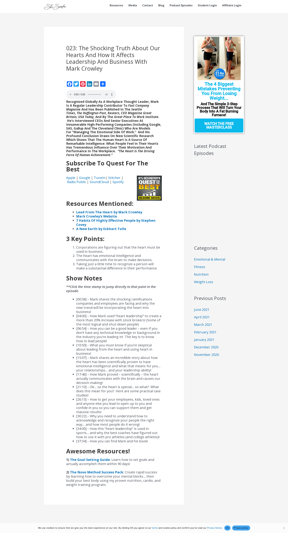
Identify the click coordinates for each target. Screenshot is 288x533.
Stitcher (114, 177)
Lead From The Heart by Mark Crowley (109, 212)
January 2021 (204, 339)
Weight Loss (203, 282)
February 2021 (205, 332)
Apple (71, 177)
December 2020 (206, 347)
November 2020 (206, 354)
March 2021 (203, 324)
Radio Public (76, 182)
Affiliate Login (231, 5)
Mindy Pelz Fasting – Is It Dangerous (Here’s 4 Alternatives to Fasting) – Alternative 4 (219, 178)
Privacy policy (241, 527)
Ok (227, 527)
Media (132, 5)
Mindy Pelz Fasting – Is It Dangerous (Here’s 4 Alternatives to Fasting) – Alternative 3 (219, 195)
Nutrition (201, 274)
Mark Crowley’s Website (96, 216)
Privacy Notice (214, 527)
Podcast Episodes (181, 5)
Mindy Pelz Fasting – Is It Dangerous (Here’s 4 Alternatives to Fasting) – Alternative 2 (219, 212)
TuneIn (99, 177)
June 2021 (201, 309)
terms (155, 527)
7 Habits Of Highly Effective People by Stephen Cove (116, 222)
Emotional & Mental (209, 259)
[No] (284, 528)
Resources (116, 5)
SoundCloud (99, 182)
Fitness (199, 267)
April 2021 (202, 317)
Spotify (118, 182)
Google (85, 177)
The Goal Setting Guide (90, 459)
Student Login (207, 5)
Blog (161, 5)
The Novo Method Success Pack (96, 472)
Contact (147, 5)
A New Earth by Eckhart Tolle (101, 229)
